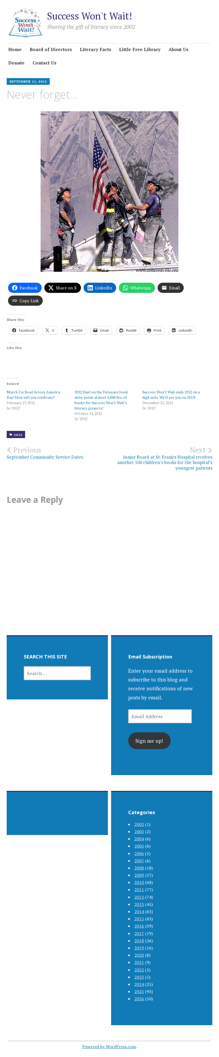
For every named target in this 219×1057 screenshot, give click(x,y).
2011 (139, 890)
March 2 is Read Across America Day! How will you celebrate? (33, 394)
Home (15, 49)
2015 (139, 919)
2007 (139, 861)
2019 (139, 948)
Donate (16, 63)
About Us (178, 49)
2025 (139, 991)
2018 (139, 941)
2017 (139, 933)
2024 (139, 984)
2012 (18, 435)
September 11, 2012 (28, 81)
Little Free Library (140, 49)
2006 (139, 853)
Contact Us (44, 63)
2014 (139, 911)
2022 (139, 970)
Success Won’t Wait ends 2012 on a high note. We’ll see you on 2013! (171, 394)
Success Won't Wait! (89, 16)
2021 (139, 962)
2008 (139, 868)
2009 (139, 875)
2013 (139, 904)
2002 (139, 824)
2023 (139, 977)
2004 (139, 839)
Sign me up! (149, 740)
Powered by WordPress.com (109, 1047)
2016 (139, 926)
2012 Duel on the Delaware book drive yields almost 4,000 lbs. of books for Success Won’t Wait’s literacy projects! (101, 400)
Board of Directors (51, 49)
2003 (139, 831)
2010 (139, 882)
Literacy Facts (95, 49)
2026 (139, 999)
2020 (139, 955)
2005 (139, 846)
